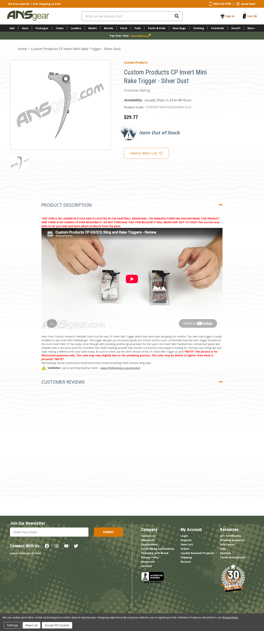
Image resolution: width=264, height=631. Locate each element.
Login (184, 535)
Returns (186, 561)
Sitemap (225, 553)
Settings (12, 625)
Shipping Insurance (232, 540)
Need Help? (248, 4)
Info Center (227, 544)
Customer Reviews (63, 382)
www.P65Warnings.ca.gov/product (120, 368)
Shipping (186, 557)
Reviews (146, 566)
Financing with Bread (154, 553)
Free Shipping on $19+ (47, 4)
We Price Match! (18, 4)
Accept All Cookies (57, 625)
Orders (185, 548)
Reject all (32, 625)
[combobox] (132, 16)
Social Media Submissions (157, 548)
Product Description (66, 205)
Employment (149, 544)
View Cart (187, 544)
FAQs (223, 548)
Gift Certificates (230, 535)
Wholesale (148, 540)
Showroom (148, 561)
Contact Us (148, 535)
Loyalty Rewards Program (197, 553)
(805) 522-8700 (222, 3)
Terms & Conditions (233, 557)
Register (186, 540)
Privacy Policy (150, 557)
